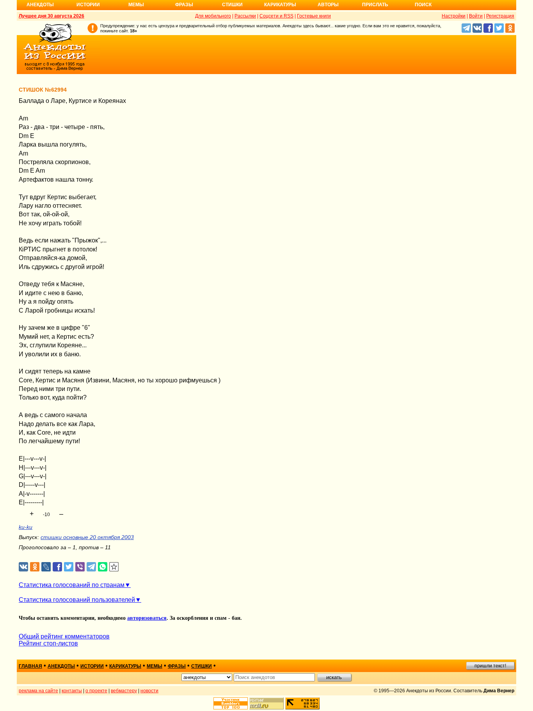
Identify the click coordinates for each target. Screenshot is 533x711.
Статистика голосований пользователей (77, 599)
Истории (88, 4)
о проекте (96, 690)
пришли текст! (490, 666)
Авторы (328, 4)
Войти (476, 16)
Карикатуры (280, 4)
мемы (154, 666)
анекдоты (61, 666)
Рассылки (245, 16)
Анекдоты (40, 4)
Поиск (423, 4)
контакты (72, 690)
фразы (177, 666)
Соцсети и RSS (276, 16)
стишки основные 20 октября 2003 (87, 537)
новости (149, 690)
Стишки (232, 4)
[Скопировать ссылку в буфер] (114, 567)
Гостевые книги (314, 16)
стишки (201, 666)
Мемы (136, 4)
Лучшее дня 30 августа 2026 (51, 16)
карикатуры (125, 666)
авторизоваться (147, 618)
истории (92, 666)
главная (30, 666)
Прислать (375, 4)
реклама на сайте (38, 690)
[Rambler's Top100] (230, 703)
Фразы (184, 4)
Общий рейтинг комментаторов (64, 636)
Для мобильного (213, 16)
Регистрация (500, 16)
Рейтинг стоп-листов (48, 643)
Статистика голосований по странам (71, 585)
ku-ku (25, 527)
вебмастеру (124, 690)
